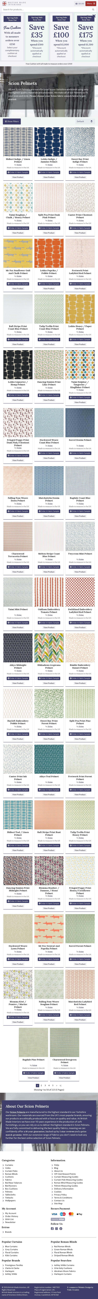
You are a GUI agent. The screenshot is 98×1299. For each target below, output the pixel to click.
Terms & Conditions (63, 1197)
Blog (56, 1168)
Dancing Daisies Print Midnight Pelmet (18, 889)
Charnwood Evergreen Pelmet (65, 1061)
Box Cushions (11, 1189)
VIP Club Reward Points (65, 1174)
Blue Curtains (11, 1246)
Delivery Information (64, 1189)
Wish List (9, 1219)
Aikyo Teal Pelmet (49, 776)
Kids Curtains (11, 1255)
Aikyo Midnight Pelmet (18, 666)
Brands (8, 1232)
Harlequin (9, 1271)
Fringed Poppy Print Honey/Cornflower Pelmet (80, 891)
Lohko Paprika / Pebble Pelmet (49, 272)
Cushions (9, 1177)
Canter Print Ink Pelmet (18, 778)
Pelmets (9, 1191)
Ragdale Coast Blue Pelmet (80, 499)
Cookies (57, 1191)
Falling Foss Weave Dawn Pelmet (18, 499)
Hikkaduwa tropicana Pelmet (49, 666)
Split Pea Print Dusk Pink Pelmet (49, 216)
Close (89, 16)
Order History (11, 1216)
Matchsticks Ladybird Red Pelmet (80, 1003)
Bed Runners (11, 1186)
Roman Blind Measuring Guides (68, 1183)
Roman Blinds (11, 1174)
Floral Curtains (12, 1252)
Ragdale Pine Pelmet (33, 1059)
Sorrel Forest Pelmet (80, 946)
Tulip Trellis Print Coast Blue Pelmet (49, 327)
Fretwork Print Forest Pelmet (80, 778)
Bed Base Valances (13, 1183)
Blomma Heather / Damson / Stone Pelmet (49, 891)
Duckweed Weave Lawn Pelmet (18, 947)
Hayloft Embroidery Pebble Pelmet (18, 722)
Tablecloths (10, 1194)
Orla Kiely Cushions (63, 1268)
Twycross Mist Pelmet (80, 553)
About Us (58, 1171)
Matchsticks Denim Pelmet (49, 499)
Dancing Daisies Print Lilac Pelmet (49, 383)
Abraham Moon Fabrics (65, 1271)
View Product (17, 177)
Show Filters (13, 121)
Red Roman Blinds (62, 1246)
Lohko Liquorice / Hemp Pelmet (18, 383)
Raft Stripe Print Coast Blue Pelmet (18, 327)
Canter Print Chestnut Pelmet (80, 216)
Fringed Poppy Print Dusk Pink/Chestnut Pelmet (18, 443)
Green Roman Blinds (63, 1249)
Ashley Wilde (11, 1274)
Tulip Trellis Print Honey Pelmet (80, 833)
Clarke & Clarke (12, 1268)
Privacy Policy (60, 1194)
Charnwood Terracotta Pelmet (18, 555)
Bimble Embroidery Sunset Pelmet (80, 666)
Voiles (8, 1168)
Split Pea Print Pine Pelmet (80, 722)
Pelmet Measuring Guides (66, 1186)
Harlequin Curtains (63, 1274)
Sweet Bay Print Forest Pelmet (49, 722)
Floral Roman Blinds (63, 1252)
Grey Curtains (11, 1249)
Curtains (9, 1165)
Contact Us (59, 1200)
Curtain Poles (11, 1171)
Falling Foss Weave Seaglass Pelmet (49, 1003)
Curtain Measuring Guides (66, 1177)
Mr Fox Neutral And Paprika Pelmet (49, 947)
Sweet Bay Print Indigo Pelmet (80, 160)
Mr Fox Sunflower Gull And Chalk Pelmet (18, 272)
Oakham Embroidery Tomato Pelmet (49, 610)
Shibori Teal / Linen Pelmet (18, 833)
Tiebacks (9, 1197)
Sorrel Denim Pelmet (80, 440)
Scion (19, 165)
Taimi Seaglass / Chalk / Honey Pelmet (18, 216)
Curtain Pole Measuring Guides (68, 1180)
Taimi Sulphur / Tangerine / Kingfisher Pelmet (80, 385)
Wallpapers (10, 1200)
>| (60, 1085)
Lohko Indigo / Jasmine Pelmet (49, 160)
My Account (10, 1213)
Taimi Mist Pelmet (18, 609)
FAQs (56, 1165)
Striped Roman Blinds (64, 1255)
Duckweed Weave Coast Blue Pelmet (49, 441)
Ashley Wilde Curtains (64, 1265)
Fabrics (8, 1180)
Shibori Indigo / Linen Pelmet (18, 160)
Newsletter (10, 1222)
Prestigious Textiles (14, 1265)
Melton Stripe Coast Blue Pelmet (49, 555)
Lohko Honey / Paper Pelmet (80, 327)
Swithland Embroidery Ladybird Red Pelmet (80, 610)
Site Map (58, 1203)
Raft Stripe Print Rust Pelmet (49, 833)
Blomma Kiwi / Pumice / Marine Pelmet (18, 1004)
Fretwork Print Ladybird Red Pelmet (80, 272)
